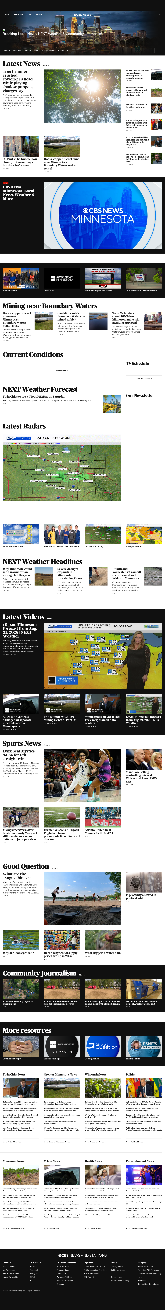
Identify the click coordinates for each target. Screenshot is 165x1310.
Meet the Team (63, 1267)
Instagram (34, 1274)
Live (30, 15)
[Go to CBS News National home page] (82, 15)
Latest (7, 15)
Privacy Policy (117, 1267)
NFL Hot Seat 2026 (11, 1274)
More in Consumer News (13, 1229)
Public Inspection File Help (95, 1270)
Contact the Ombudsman (148, 1284)
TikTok (32, 1277)
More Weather (61, 371)
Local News (18, 15)
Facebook (34, 1270)
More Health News (93, 1229)
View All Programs (143, 378)
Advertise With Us (64, 1277)
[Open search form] (160, 15)
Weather (16, 50)
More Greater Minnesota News (57, 1142)
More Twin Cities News (12, 1142)
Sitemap (60, 1284)
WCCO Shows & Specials (52, 50)
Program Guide (63, 1270)
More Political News (134, 1142)
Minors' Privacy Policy (120, 1281)
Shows (39, 15)
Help (140, 1277)
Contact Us (61, 1274)
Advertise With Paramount (149, 1270)
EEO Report (89, 1277)
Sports (27, 50)
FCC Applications (91, 1274)
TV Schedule (137, 363)
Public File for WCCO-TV (94, 1267)
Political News (9, 1267)
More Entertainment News (137, 1229)
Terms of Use (116, 1277)
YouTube (33, 1267)
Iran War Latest (9, 1270)
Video (36, 50)
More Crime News (51, 1229)
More (45, 65)
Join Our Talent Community (149, 1274)
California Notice (118, 1270)
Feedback (142, 1281)
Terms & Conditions (65, 1281)
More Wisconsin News (94, 1142)
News (6, 50)
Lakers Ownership (10, 1277)
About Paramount (145, 1267)
